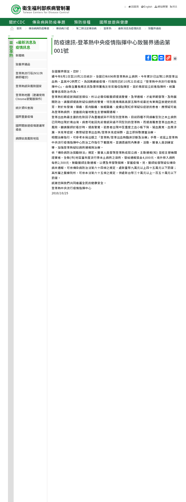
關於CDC (17, 22)
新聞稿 (20, 55)
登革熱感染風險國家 (29, 86)
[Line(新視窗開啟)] (154, 58)
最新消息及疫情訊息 (129, 28)
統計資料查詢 (24, 107)
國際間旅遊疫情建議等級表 (30, 127)
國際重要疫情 (24, 116)
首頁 (19, 28)
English (148, 6)
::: (9, 36)
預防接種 (82, 22)
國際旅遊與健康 (114, 22)
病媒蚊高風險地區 (27, 138)
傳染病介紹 (62, 28)
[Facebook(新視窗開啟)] (148, 58)
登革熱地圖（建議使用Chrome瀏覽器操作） (30, 97)
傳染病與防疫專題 (48, 22)
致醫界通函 (154, 28)
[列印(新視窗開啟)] (161, 58)
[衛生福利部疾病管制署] (40, 8)
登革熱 (107, 28)
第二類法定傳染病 (86, 28)
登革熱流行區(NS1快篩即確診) (29, 75)
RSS (174, 6)
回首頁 (135, 6)
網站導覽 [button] (162, 6)
